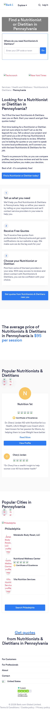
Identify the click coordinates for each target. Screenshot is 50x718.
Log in (45, 4)
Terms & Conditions (9, 707)
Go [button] (43, 50)
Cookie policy (27, 707)
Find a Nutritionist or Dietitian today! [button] (21, 175)
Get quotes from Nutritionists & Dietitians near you (25, 296)
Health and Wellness (22, 87)
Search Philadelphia (25, 607)
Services (6, 87)
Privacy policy (43, 707)
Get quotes (25, 632)
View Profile (25, 443)
